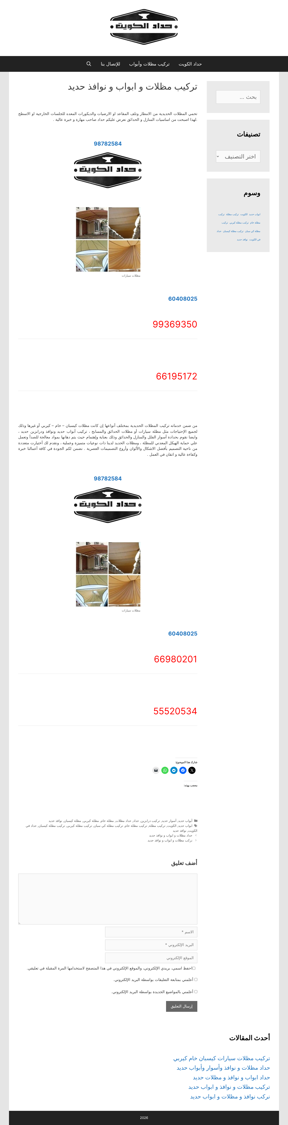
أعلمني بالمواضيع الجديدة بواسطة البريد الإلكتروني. (152, 992)
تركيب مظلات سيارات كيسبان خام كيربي (221, 1058)
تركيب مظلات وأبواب (149, 64)
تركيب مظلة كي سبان (108, 825)
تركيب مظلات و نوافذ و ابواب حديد (229, 1086)
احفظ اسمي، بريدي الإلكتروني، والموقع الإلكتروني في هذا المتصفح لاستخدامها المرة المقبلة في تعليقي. (109, 968)
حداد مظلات (123, 821)
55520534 (175, 711)
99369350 (175, 324)
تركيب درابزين (150, 821)
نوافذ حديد (55, 821)
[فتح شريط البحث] (89, 64)
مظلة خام (107, 821)
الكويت (171, 825)
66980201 (175, 659)
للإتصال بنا (110, 64)
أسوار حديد (169, 821)
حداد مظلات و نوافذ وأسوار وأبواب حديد (223, 1067)
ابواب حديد (185, 825)
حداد (136, 821)
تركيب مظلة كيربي (79, 825)
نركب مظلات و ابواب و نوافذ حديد (170, 840)
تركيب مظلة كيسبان (51, 825)
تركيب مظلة (157, 825)
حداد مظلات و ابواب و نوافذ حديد (170, 835)
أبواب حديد (185, 821)
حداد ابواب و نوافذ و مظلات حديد (231, 1077)
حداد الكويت (190, 64)
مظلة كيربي (91, 821)
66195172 (176, 376)
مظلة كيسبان (72, 821)
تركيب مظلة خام (136, 825)
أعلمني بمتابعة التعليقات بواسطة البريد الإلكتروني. (153, 979)
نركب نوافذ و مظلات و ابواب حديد (230, 1096)
